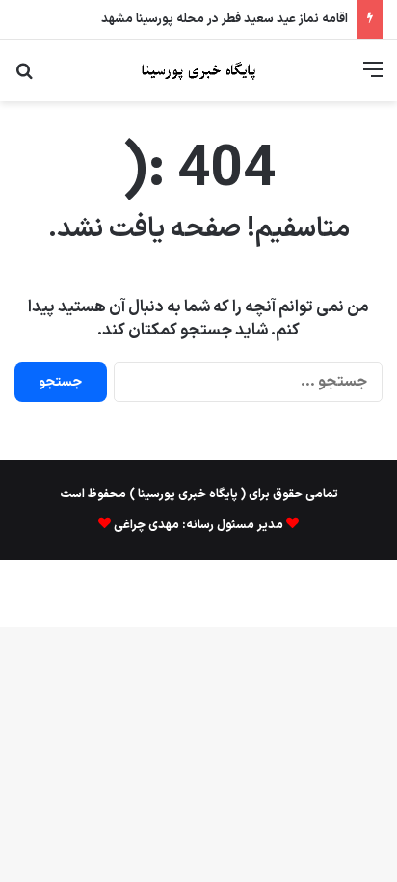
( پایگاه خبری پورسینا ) (187, 494)
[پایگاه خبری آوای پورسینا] (198, 70)
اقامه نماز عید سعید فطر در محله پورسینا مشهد (224, 19)
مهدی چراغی (145, 525)
